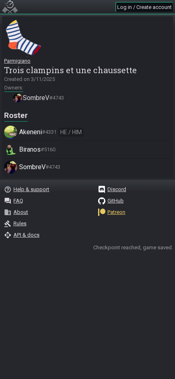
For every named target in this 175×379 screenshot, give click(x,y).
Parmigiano (17, 61)
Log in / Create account (144, 7)
